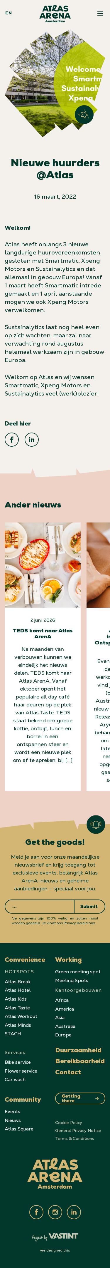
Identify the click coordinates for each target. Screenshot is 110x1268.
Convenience (25, 960)
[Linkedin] (74, 1212)
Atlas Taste (17, 1008)
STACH (13, 1034)
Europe (63, 1035)
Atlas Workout (21, 1016)
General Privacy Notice (78, 1130)
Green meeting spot (78, 972)
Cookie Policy (68, 1122)
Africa (62, 1000)
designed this (55, 1250)
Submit (89, 907)
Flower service (21, 1071)
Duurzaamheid (78, 1051)
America (64, 1009)
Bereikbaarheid (80, 1062)
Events (12, 1111)
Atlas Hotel (18, 990)
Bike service (18, 1062)
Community (23, 1100)
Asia (60, 1017)
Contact (68, 1073)
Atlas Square (19, 1129)
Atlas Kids (16, 999)
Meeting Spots (71, 980)
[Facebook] (36, 1212)
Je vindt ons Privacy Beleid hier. (69, 923)
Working (68, 960)
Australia (65, 1026)
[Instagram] (55, 1212)
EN (8, 13)
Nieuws (13, 1120)
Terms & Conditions (74, 1138)
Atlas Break (18, 982)
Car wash (15, 1079)
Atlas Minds (18, 1025)
